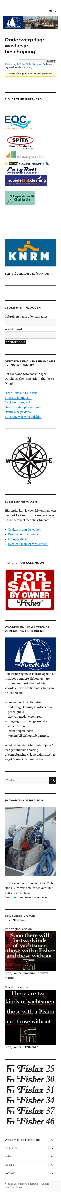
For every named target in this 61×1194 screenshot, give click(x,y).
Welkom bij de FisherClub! (18, 64)
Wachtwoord (13, 329)
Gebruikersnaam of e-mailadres (26, 316)
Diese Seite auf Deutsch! (21, 393)
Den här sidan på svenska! (22, 407)
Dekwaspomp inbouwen (24, 534)
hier (14, 897)
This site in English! (18, 397)
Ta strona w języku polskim (23, 416)
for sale (9, 1164)
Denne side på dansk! (19, 412)
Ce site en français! (17, 402)
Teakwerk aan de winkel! (25, 529)
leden (9, 1156)
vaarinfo (10, 1173)
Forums (37, 64)
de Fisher (11, 1148)
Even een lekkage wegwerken (28, 543)
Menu (52, 10)
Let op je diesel (18, 539)
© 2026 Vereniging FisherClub (21, 1183)
